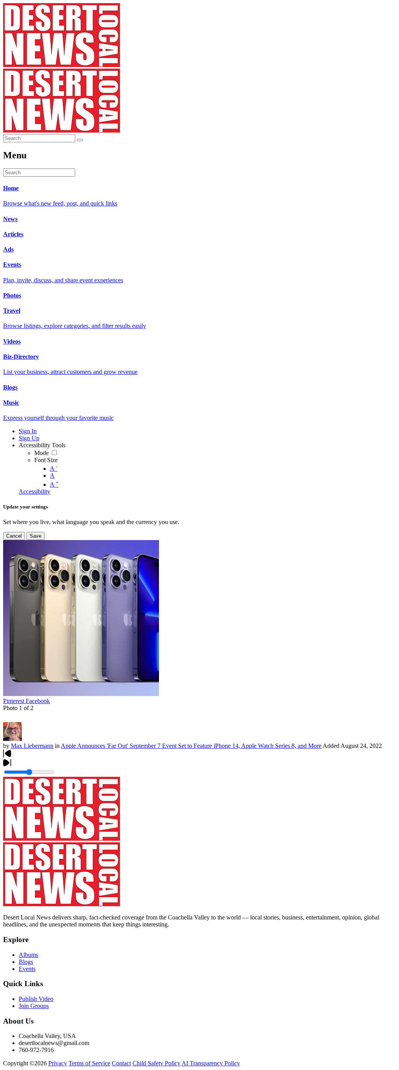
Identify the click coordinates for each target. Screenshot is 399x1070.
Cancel (14, 536)
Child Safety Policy (156, 1063)
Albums (28, 954)
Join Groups (34, 1006)
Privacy (57, 1063)
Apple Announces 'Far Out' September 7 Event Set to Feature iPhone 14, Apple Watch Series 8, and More (191, 745)
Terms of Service (89, 1063)
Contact (121, 1063)
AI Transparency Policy (211, 1063)
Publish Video (36, 999)
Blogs (26, 961)
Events (27, 968)
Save (35, 536)
